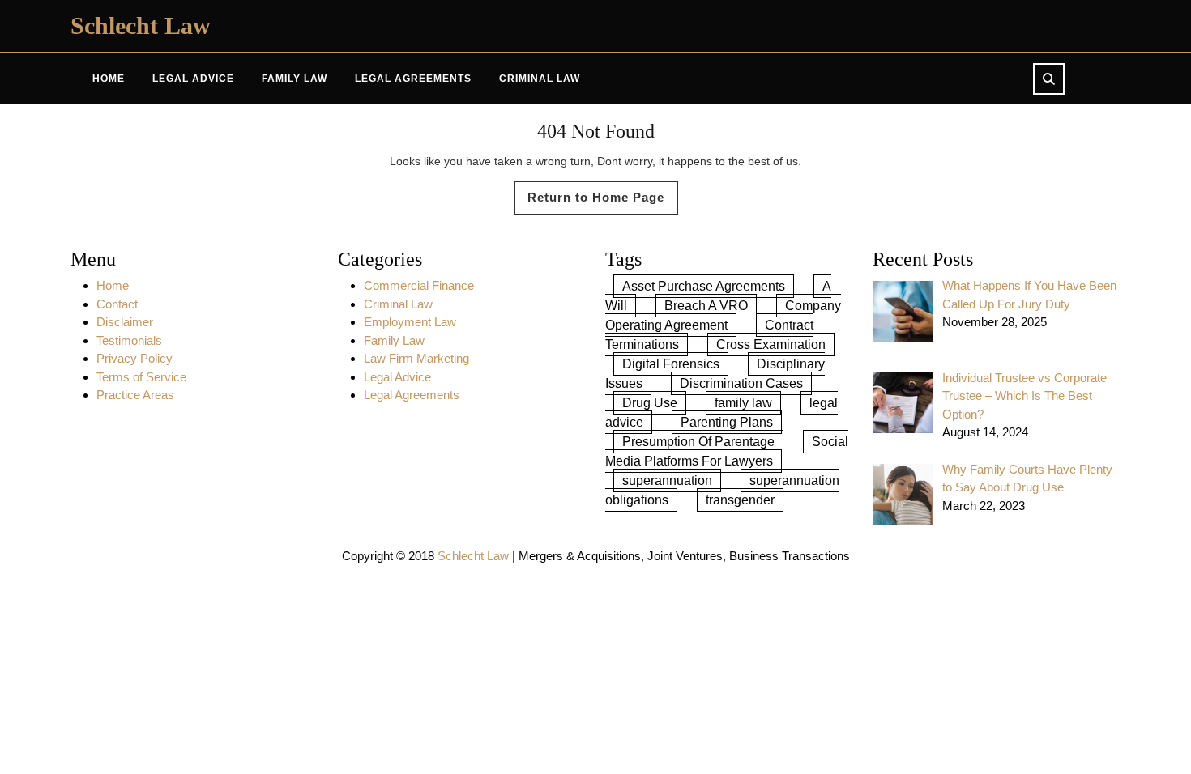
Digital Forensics (670, 364)
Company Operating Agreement (723, 315)
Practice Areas (135, 395)
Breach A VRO (706, 306)
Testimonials (129, 340)
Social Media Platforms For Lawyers (726, 451)
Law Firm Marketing (416, 358)
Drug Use (649, 403)
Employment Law (410, 322)
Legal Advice (193, 78)
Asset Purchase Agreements (703, 286)
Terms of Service (141, 377)
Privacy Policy (134, 358)
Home (108, 78)
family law (743, 403)
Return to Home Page (602, 202)
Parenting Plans (727, 422)
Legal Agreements (413, 78)
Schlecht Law (140, 25)
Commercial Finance (419, 285)
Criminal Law (539, 78)
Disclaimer (124, 322)
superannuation (667, 480)
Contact (117, 304)
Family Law (294, 78)
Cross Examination (771, 344)
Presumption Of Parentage (698, 442)
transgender (740, 500)
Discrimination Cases (741, 383)
